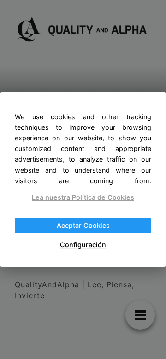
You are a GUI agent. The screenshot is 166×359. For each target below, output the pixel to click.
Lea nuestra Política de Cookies (83, 197)
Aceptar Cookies (83, 225)
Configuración (83, 245)
